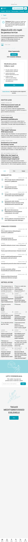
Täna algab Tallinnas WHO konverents (8, 131)
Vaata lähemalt (6, 91)
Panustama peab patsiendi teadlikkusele (9, 118)
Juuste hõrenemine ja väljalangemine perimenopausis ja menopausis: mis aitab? (13, 211)
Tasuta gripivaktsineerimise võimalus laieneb (13, 251)
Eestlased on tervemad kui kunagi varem (9, 143)
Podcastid (21, 11)
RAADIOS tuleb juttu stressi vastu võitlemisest (13, 245)
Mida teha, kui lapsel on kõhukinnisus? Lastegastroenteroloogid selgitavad (10, 157)
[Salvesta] (26, 178)
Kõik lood (8, 11)
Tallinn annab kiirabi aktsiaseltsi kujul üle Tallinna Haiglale (6, 335)
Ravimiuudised (14, 11)
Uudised (3, 102)
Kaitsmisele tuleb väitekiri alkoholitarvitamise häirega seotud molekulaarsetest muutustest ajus (14, 202)
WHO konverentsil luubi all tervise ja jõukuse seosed (10, 106)
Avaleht (3, 11)
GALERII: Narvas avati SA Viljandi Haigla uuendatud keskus (7, 317)
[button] (11, 383)
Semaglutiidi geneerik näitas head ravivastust (13, 263)
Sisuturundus (7, 153)
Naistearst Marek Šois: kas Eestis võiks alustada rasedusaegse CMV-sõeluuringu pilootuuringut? (21, 355)
